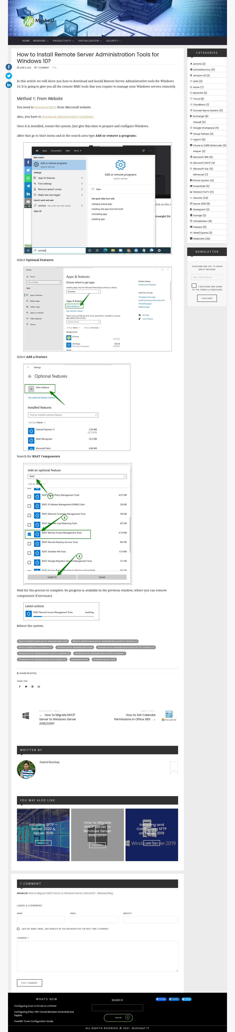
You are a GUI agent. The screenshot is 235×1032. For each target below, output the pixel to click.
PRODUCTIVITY (62, 40)
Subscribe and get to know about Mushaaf (207, 268)
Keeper (197, 151)
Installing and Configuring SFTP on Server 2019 (152, 829)
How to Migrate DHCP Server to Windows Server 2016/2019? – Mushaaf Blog (71, 893)
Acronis (197, 63)
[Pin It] (32, 687)
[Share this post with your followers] (26, 687)
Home (26, 40)
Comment (23, 938)
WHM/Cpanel (200, 233)
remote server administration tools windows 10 (43, 659)
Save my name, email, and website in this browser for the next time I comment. (65, 929)
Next (232, 17)
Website (127, 913)
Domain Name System (206, 110)
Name (20, 913)
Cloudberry (199, 104)
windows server (80, 659)
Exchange (198, 116)
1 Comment (43, 67)
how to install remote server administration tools (43, 641)
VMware (197, 227)
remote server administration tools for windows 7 (100, 653)
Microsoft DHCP (202, 163)
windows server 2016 (104, 659)
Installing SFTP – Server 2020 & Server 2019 (43, 829)
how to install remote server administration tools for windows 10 (105, 641)
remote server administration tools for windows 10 (45, 653)
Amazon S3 (199, 75)
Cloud (196, 98)
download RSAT (46, 107)
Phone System (201, 180)
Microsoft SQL (201, 168)
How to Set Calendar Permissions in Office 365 (138, 715)
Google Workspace (203, 128)
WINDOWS (39, 40)
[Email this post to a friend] (39, 687)
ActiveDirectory (202, 69)
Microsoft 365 (200, 157)
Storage (197, 215)
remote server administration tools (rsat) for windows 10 (126, 647)
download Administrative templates (67, 116)
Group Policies (201, 133)
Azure (196, 87)
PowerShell (199, 186)
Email (73, 913)
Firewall (197, 122)
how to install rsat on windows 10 (36, 647)
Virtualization (88, 40)
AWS (195, 81)
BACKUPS (198, 93)
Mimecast (198, 174)
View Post (43, 843)
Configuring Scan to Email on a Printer (35, 1006)
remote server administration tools (75, 647)
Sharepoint (199, 209)
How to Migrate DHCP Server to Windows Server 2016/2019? (57, 717)
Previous (2, 17)
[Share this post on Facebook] (20, 687)
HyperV (197, 139)
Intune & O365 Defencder (207, 145)
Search (117, 1000)
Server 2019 (199, 203)
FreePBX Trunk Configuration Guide (33, 1021)
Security (112, 40)
